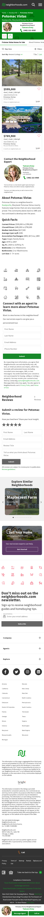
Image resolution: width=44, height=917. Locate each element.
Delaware (5, 702)
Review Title (8, 445)
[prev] (4, 73)
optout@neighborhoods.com (28, 381)
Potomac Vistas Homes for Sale (13, 42)
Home (4, 13)
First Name (9, 329)
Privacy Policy (25, 385)
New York (25, 693)
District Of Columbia (8, 707)
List (40, 54)
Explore (6, 659)
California (5, 688)
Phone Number (10, 349)
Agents (6, 648)
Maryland (16, 20)
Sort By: (5, 54)
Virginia (24, 721)
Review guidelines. (9, 469)
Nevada (24, 684)
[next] (40, 73)
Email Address (10, 342)
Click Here (38, 894)
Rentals (28, 861)
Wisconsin (25, 735)
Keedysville (13, 13)
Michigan (5, 740)
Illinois (4, 721)
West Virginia (26, 730)
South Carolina (26, 707)
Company (7, 638)
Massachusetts (6, 735)
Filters (39, 49)
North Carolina (26, 698)
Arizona (4, 684)
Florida (4, 712)
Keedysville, (7, 20)
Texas (24, 716)
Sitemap (21, 861)
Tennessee (25, 712)
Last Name (8, 336)
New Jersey (25, 688)
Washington (25, 726)
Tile (35, 54)
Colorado (5, 693)
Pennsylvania (26, 702)
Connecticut (6, 698)
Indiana (4, 726)
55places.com (37, 861)
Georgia (4, 716)
